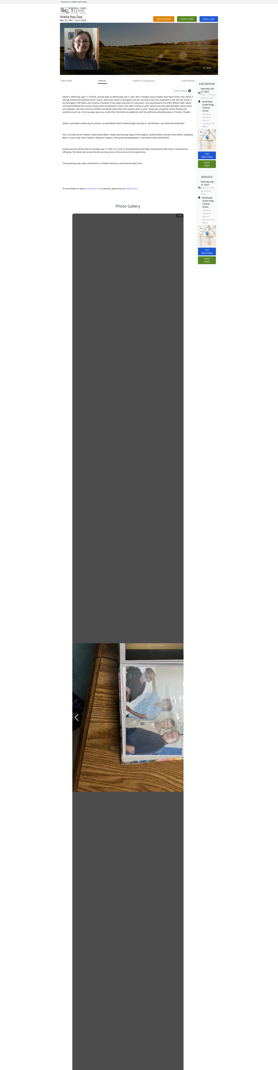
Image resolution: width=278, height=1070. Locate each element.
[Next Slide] (179, 717)
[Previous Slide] (76, 717)
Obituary (66, 80)
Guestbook (188, 80)
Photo (102, 80)
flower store (131, 188)
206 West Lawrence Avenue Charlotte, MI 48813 (208, 120)
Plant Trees (207, 164)
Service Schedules (144, 80)
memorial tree (93, 188)
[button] (207, 137)
